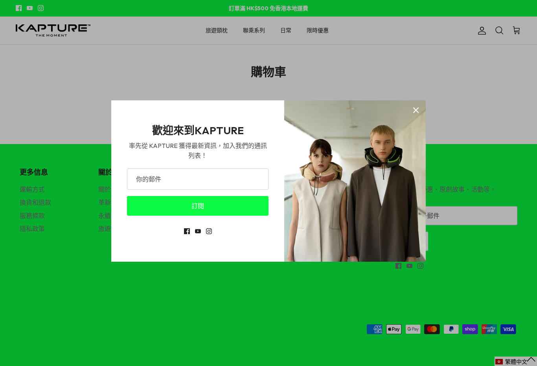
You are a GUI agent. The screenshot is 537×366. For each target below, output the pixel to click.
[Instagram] (209, 231)
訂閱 (197, 206)
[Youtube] (198, 231)
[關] (416, 110)
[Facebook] (187, 231)
